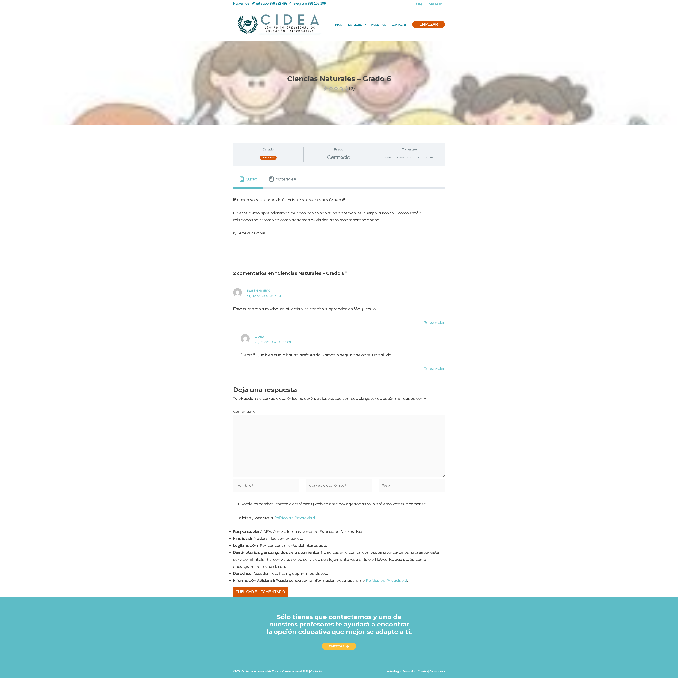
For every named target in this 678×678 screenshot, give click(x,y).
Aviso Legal (394, 671)
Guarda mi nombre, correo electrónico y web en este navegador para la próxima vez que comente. (332, 503)
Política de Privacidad (294, 517)
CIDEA (259, 337)
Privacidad (409, 671)
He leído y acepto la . (275, 517)
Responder (434, 322)
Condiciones (437, 671)
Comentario (244, 411)
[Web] (412, 485)
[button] (339, 646)
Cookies (423, 671)
